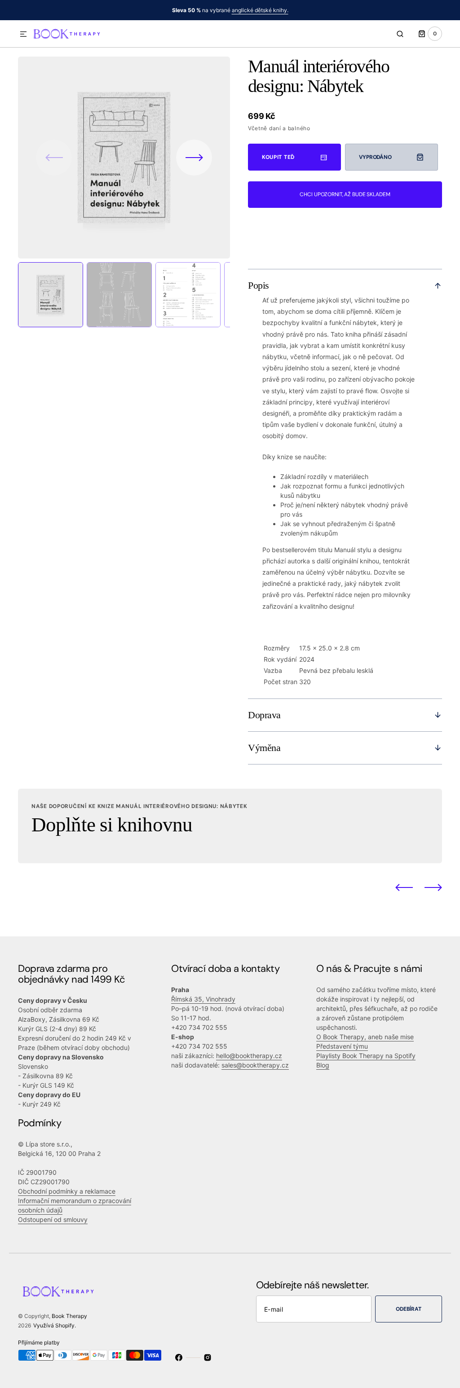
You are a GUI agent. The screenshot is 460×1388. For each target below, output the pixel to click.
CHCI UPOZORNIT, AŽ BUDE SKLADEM (345, 194)
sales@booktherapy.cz (255, 1065)
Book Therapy (69, 1316)
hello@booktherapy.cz (249, 1055)
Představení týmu (342, 1046)
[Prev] (404, 887)
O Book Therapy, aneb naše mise (365, 1037)
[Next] (433, 887)
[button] (23, 34)
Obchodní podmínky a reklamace (66, 1191)
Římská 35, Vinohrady (203, 999)
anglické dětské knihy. (260, 10)
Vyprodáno (375, 157)
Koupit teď (278, 157)
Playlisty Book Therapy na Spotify (366, 1055)
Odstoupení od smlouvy (53, 1219)
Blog (322, 1065)
